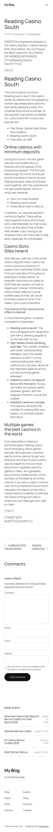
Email (7, 640)
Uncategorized (33, 34)
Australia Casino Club (38, 546)
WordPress (44, 826)
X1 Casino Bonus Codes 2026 (14, 742)
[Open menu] (47, 5)
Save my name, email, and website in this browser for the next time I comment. (26, 668)
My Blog (9, 4)
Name (7, 627)
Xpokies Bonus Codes (17, 731)
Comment (9, 592)
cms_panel (19, 34)
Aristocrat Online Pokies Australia (15, 546)
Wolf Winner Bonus (16, 752)
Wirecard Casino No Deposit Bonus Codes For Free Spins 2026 (21, 719)
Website (8, 653)
